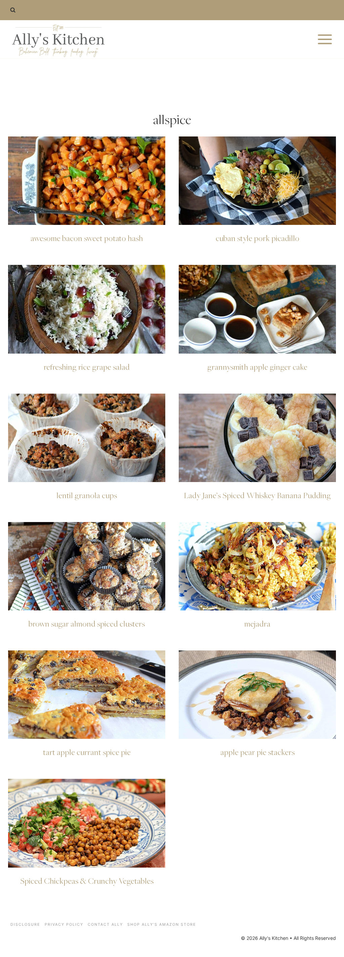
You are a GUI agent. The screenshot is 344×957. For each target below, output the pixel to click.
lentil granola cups (86, 495)
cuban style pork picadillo (257, 238)
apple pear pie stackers (257, 752)
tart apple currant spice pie (87, 752)
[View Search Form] (12, 10)
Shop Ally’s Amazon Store (161, 924)
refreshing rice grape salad (87, 366)
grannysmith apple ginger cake (257, 366)
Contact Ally (105, 924)
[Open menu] (324, 39)
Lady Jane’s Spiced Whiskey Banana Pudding (257, 495)
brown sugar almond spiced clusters (87, 623)
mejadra (257, 623)
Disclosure (25, 924)
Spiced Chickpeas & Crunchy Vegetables (87, 880)
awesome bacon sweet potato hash (87, 238)
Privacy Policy (64, 924)
